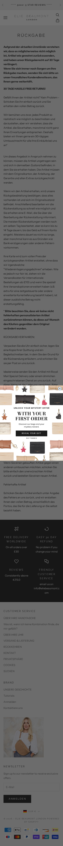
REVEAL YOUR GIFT (31, 433)
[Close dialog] (59, 388)
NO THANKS (31, 438)
